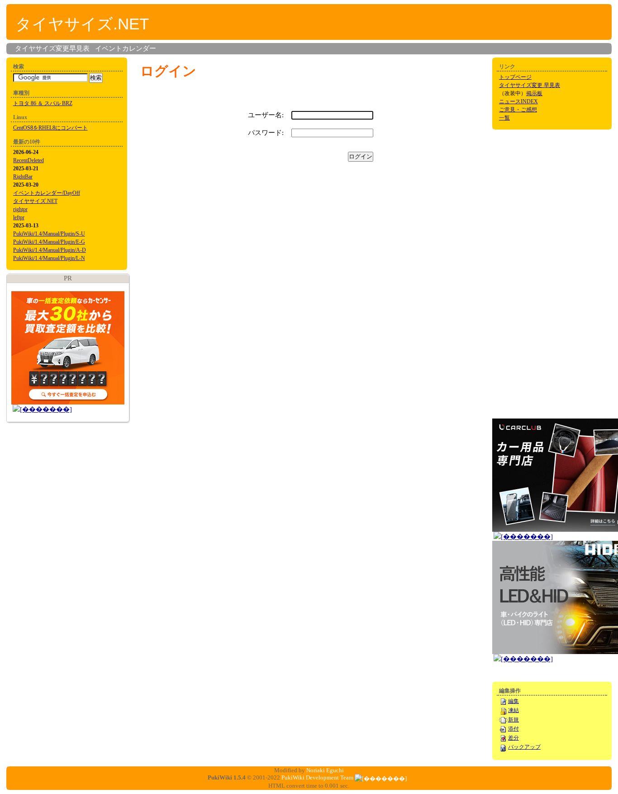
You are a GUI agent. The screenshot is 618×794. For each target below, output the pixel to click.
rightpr (20, 209)
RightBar (23, 176)
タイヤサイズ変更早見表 (52, 48)
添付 (513, 729)
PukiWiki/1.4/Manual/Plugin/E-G (49, 242)
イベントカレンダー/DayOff (46, 193)
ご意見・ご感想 (518, 109)
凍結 (513, 710)
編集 (513, 701)
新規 (513, 720)
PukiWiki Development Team (317, 777)
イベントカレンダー (125, 48)
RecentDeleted (28, 160)
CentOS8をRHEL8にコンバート (50, 128)
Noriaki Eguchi (325, 770)
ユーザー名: (266, 115)
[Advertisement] (528, 273)
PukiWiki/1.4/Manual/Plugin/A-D (49, 250)
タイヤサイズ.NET (82, 24)
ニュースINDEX (518, 101)
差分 (513, 738)
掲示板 (534, 93)
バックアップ (524, 747)
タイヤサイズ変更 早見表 (529, 85)
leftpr (18, 217)
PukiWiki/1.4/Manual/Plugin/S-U (49, 234)
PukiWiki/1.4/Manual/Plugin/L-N (49, 258)
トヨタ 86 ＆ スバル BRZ (42, 103)
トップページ (515, 77)
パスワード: (266, 132)
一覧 (504, 118)
